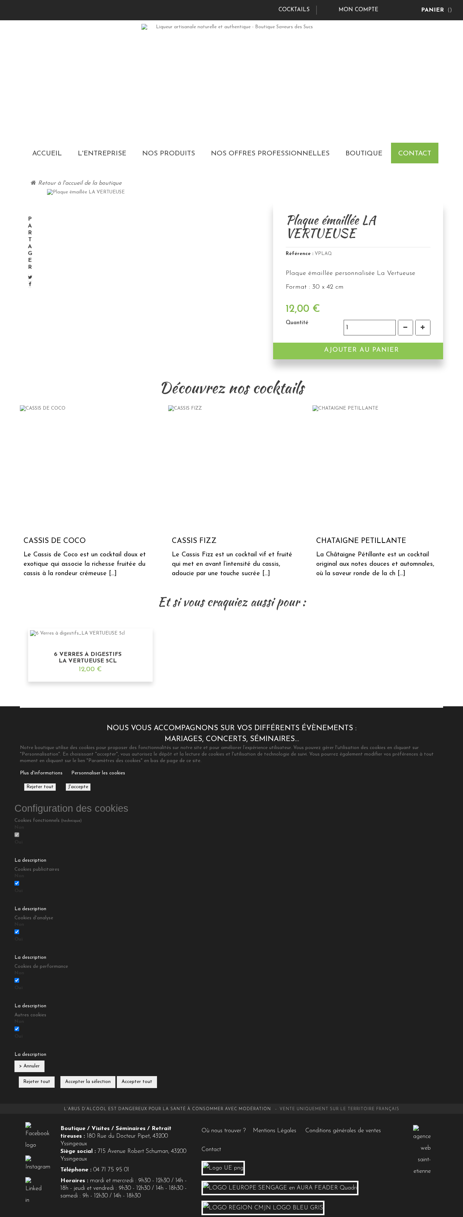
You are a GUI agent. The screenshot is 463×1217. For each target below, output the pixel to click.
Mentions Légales (274, 1131)
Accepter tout (137, 1081)
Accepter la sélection (88, 1081)
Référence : (299, 253)
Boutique (363, 153)
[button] (231, 857)
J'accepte (78, 787)
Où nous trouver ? (223, 1131)
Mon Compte (358, 10)
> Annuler (29, 1066)
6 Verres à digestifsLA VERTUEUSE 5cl (88, 658)
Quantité (297, 323)
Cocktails (294, 10)
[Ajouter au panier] (130, 678)
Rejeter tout (40, 787)
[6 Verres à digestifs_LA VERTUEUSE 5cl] (90, 633)
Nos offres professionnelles (270, 153)
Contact (414, 153)
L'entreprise (102, 153)
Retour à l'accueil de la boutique (79, 183)
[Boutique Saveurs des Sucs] (231, 73)
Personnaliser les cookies (98, 773)
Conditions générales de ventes (343, 1131)
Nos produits (168, 153)
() (436, 10)
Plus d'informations (41, 773)
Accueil (47, 153)
